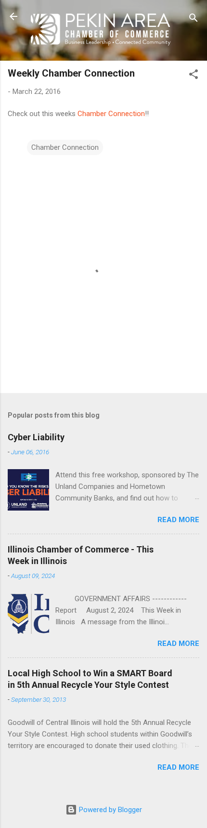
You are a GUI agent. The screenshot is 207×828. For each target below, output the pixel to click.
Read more (178, 519)
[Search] (193, 19)
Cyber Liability (36, 437)
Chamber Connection (111, 113)
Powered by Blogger (109, 809)
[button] (193, 75)
